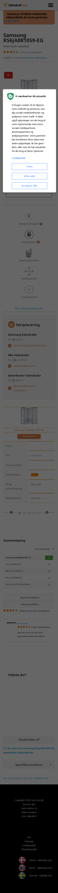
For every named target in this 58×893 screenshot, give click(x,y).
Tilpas (29, 166)
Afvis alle (29, 176)
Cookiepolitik (18, 158)
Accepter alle (29, 185)
